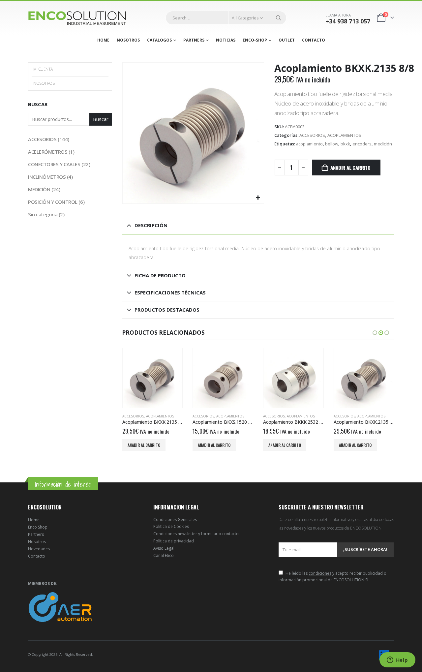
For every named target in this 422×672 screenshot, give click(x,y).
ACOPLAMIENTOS (344, 135)
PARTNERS (193, 40)
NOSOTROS (128, 40)
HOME (103, 40)
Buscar (37, 104)
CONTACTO (313, 40)
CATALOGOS (159, 40)
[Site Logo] (77, 18)
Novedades (39, 549)
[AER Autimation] (60, 606)
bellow (331, 144)
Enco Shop (37, 527)
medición (383, 144)
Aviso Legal (163, 548)
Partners (36, 534)
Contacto (36, 556)
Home (34, 520)
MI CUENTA (43, 69)
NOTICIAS (225, 40)
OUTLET (287, 40)
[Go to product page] (153, 378)
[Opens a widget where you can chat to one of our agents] (397, 660)
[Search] (278, 17)
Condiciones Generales (175, 519)
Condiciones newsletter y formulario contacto (196, 533)
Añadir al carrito (350, 167)
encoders (362, 144)
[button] (375, 333)
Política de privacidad (173, 541)
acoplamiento (309, 144)
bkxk (345, 144)
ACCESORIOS (312, 135)
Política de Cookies (171, 526)
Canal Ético (163, 555)
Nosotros (37, 541)
